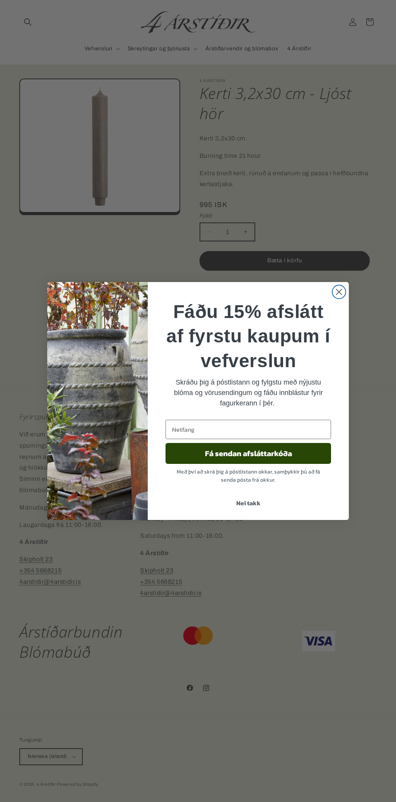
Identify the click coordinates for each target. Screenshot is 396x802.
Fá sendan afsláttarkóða (248, 453)
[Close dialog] (339, 292)
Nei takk (248, 503)
